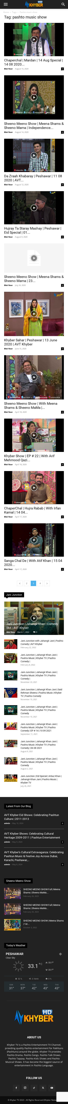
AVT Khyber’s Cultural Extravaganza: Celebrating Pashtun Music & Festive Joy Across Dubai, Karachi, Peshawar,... (34, 856)
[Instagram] (25, 1088)
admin (7, 823)
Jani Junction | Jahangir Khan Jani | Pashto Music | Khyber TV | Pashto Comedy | (39, 658)
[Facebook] (16, 1088)
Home (6, 12)
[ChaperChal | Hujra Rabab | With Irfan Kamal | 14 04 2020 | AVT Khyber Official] (34, 487)
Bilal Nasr (8, 68)
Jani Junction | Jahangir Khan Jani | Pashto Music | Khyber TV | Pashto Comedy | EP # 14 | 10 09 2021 (39, 727)
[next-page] (47, 583)
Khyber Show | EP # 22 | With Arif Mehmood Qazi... (29, 458)
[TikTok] (34, 1088)
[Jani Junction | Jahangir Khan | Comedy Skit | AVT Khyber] (34, 618)
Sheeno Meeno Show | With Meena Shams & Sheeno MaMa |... (30, 406)
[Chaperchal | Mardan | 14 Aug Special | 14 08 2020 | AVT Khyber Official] (34, 39)
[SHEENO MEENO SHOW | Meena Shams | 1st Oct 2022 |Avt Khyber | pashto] (12, 924)
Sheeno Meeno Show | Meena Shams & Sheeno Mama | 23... (34, 279)
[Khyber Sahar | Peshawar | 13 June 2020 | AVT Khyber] (34, 314)
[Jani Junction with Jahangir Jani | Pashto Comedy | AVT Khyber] (10, 644)
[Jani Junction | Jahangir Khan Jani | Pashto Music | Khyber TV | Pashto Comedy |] (10, 658)
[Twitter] (43, 1088)
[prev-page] (20, 583)
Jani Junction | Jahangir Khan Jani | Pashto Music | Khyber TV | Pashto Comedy (39, 710)
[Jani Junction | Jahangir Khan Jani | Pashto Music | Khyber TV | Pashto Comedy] (10, 710)
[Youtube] (52, 1088)
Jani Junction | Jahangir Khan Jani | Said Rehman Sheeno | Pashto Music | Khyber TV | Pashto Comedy (41, 692)
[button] (5, 4)
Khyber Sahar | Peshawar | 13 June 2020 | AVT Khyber (30, 342)
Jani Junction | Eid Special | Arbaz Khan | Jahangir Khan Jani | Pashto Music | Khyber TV (41, 779)
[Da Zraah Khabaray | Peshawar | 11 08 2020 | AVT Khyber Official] (34, 155)
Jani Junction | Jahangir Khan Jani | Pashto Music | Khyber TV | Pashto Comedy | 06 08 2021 (39, 744)
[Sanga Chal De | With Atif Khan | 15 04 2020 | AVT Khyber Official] (34, 540)
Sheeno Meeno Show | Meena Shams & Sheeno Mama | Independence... (34, 126)
